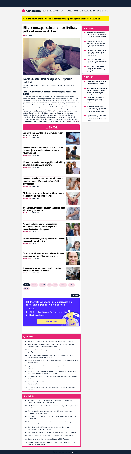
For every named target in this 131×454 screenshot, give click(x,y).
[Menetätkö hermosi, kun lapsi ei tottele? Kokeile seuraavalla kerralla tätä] (73, 244)
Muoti (76, 11)
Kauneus (70, 11)
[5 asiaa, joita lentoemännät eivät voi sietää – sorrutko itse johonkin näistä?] (73, 273)
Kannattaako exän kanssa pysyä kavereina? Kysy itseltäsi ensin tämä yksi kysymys (44, 163)
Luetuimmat (30, 396)
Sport (63, 11)
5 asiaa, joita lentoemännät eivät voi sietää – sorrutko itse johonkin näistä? (42, 269)
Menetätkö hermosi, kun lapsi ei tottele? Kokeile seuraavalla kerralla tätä (44, 240)
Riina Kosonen (27, 138)
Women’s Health (73, 121)
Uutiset (26, 288)
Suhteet (46, 11)
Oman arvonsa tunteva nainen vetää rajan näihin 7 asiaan (48, 439)
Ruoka (86, 11)
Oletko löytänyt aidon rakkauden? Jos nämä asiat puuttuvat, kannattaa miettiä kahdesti (53, 407)
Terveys (92, 11)
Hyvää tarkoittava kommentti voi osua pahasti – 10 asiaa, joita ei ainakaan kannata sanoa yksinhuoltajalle (44, 150)
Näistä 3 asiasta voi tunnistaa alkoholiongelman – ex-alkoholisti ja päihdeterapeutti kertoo (51, 443)
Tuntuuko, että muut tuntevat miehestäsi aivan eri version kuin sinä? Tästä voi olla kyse (43, 254)
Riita (49, 285)
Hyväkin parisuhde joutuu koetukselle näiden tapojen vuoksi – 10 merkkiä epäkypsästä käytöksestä (43, 181)
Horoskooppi (54, 11)
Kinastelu (34, 285)
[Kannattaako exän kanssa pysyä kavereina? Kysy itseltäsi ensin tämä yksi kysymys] (73, 167)
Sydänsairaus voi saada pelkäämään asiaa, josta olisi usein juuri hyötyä (44, 209)
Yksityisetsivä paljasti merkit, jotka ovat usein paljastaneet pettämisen (53, 432)
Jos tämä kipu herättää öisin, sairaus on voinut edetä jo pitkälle (43, 134)
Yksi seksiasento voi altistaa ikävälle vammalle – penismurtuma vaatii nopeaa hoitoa (44, 194)
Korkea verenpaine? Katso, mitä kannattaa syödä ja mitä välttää (50, 436)
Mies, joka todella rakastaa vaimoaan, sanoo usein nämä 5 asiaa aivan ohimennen (52, 417)
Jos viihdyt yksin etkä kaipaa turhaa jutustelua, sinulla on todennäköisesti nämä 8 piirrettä (48, 428)
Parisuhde (42, 285)
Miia (24, 35)
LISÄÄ (106, 11)
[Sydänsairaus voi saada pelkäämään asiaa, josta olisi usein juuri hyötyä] (73, 213)
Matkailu (100, 11)
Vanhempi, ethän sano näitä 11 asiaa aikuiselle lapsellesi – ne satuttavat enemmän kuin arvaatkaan (50, 401)
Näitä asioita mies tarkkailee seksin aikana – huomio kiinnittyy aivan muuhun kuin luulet (52, 423)
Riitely (55, 285)
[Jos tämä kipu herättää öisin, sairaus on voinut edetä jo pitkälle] (73, 138)
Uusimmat (29, 337)
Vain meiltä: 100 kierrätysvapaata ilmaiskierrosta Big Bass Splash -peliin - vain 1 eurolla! (61, 18)
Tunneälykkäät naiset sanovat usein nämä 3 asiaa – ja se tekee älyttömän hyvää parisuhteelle (50, 412)
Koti (81, 11)
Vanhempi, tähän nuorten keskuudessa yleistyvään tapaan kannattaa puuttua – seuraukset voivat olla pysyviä (40, 227)
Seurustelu (63, 285)
